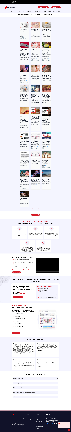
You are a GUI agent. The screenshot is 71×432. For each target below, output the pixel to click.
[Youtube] (54, 424)
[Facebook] (48, 424)
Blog (59, 11)
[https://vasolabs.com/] (19, 7)
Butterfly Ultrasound (42, 11)
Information (50, 11)
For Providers (19, 11)
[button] (24, 31)
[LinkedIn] (52, 424)
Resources (55, 11)
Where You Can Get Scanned (27, 11)
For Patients (13, 11)
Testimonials (36, 11)
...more (24, 36)
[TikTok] (56, 424)
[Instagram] (50, 424)
